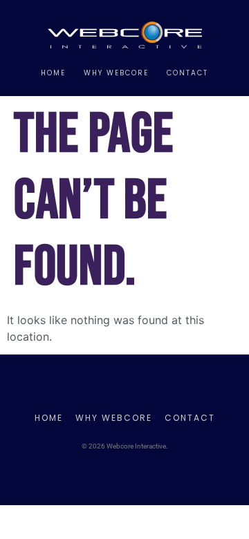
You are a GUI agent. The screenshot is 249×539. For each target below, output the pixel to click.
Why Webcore (116, 73)
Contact (187, 73)
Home (53, 73)
